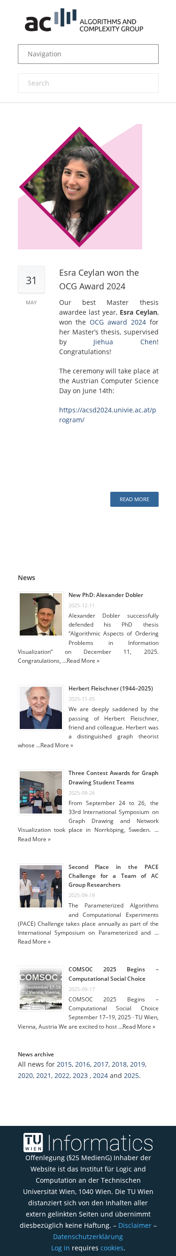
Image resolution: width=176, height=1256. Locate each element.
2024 (100, 1075)
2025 (131, 1075)
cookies (111, 1247)
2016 (82, 1064)
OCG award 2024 (118, 322)
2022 (61, 1075)
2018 (119, 1064)
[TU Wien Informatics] (100, 1142)
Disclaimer (135, 1225)
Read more (134, 499)
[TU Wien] (30, 1142)
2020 (25, 1075)
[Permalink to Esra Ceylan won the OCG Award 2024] (88, 186)
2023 (80, 1075)
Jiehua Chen (125, 341)
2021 (43, 1075)
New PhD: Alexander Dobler (106, 595)
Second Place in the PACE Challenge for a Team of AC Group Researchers (114, 876)
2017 (100, 1064)
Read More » (83, 661)
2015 (64, 1064)
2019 (137, 1064)
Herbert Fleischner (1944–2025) (111, 688)
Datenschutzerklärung (88, 1236)
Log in (60, 1247)
